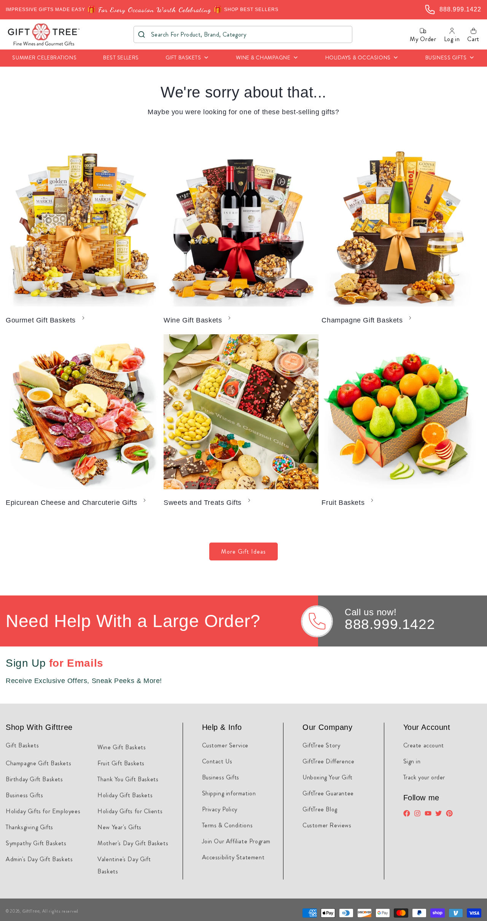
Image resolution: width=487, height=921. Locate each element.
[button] (187, 58)
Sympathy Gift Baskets (36, 843)
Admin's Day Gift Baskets (39, 859)
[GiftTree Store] (44, 34)
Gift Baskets (22, 745)
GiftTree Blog (319, 809)
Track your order (424, 777)
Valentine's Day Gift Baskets (124, 865)
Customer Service (225, 745)
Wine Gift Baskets (193, 320)
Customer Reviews (327, 825)
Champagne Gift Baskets (362, 320)
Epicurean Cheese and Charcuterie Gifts (71, 502)
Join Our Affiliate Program (236, 841)
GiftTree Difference (328, 761)
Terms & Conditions (227, 825)
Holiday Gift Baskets (125, 795)
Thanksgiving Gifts (29, 827)
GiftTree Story (321, 745)
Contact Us (217, 761)
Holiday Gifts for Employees (43, 811)
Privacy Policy (219, 809)
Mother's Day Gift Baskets (132, 843)
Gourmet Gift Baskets (41, 320)
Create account (423, 745)
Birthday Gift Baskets (34, 779)
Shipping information (229, 793)
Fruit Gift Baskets (121, 763)
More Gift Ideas (243, 551)
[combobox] (243, 34)
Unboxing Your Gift (327, 777)
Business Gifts (24, 795)
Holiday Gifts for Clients (129, 811)
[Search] (141, 34)
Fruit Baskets (342, 502)
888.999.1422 (390, 624)
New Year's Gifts (119, 827)
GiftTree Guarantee (328, 793)
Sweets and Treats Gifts (203, 502)
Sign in (412, 761)
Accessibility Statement (233, 857)
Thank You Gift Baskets (127, 779)
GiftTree (31, 911)
